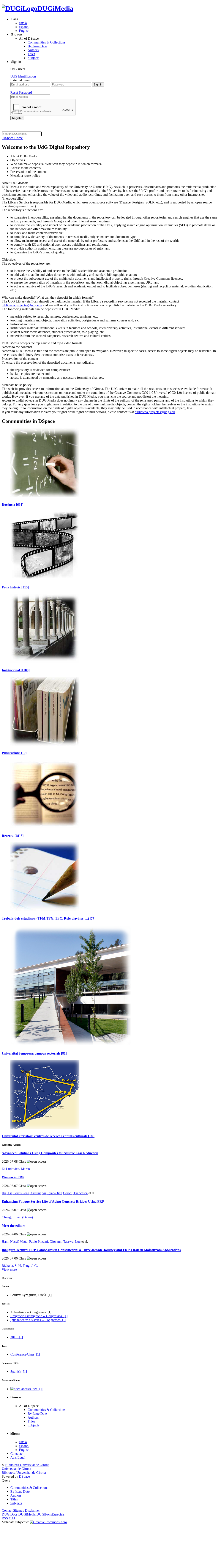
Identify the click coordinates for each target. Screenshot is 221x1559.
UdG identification (23, 76)
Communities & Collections (46, 42)
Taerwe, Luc (72, 1241)
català (23, 23)
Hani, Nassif (10, 1241)
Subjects (33, 58)
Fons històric (15, 587)
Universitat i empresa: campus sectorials (34, 1053)
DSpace (24, 1476)
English (24, 31)
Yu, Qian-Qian (52, 1193)
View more (9, 1269)
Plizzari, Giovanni (50, 1241)
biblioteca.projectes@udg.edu (22, 305)
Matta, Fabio (28, 1241)
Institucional (16, 670)
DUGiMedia (55, 8)
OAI (12, 1518)
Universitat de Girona (16, 1469)
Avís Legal (17, 1457)
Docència (12, 504)
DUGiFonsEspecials (50, 1514)
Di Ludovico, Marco (16, 1169)
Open (36, 1389)
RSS (5, 1518)
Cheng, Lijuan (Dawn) (17, 1217)
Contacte (16, 1453)
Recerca (13, 836)
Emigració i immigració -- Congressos (39, 1316)
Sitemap (18, 1510)
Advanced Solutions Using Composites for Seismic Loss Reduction (50, 1153)
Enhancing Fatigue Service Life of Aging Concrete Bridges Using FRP (53, 1201)
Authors (33, 50)
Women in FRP (13, 1177)
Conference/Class (25, 1354)
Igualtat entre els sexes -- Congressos (38, 1320)
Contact (7, 1510)
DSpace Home (12, 138)
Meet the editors (13, 1225)
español (24, 27)
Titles (31, 54)
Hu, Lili (7, 1193)
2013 (16, 1337)
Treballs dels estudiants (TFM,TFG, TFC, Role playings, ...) (48, 918)
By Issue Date (37, 46)
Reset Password (21, 92)
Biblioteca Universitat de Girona (27, 1465)
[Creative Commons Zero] (48, 1522)
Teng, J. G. (30, 1265)
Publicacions (14, 753)
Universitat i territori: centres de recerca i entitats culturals (48, 1136)
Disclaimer (32, 1510)
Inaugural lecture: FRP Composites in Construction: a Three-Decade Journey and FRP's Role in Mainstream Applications (91, 1250)
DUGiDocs (9, 1514)
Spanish (18, 1371)
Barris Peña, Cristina (27, 1193)
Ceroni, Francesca (75, 1193)
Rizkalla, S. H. (12, 1265)
